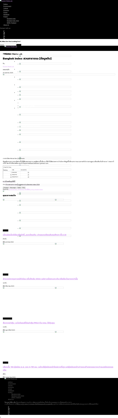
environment (7, 6)
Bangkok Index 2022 (13, 21)
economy (6, 10)
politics (5, 4)
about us (6, 25)
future (5, 12)
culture (5, 8)
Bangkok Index (11, 19)
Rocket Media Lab (8, 66)
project (5, 17)
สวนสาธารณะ (39, 189)
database (6, 14)
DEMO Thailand (11, 23)
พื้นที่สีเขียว (28, 189)
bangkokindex (13, 189)
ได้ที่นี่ (13, 181)
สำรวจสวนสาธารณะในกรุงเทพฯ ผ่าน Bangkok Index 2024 (23, 184)
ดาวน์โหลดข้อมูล (7, 181)
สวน (32, 189)
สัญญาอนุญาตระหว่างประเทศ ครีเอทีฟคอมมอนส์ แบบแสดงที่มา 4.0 (36, 404)
